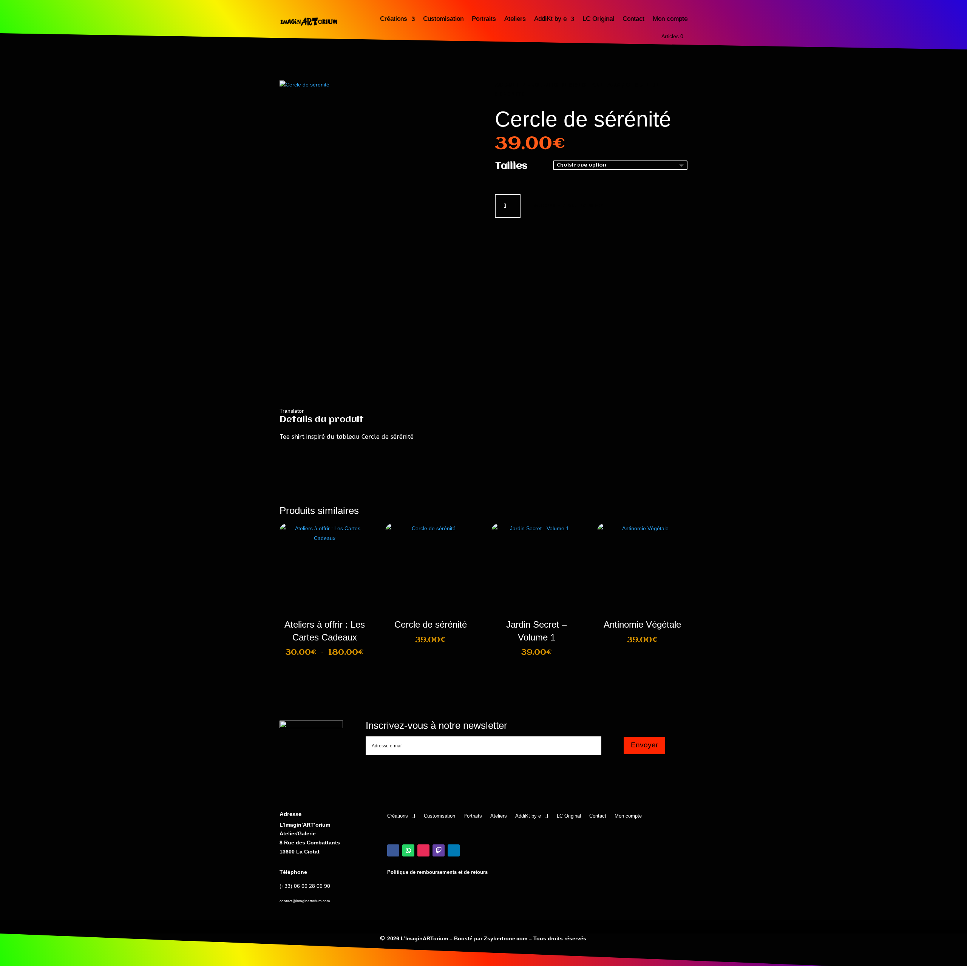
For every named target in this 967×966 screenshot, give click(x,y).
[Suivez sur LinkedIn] (454, 850)
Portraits (484, 18)
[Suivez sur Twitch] (439, 850)
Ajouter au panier (568, 205)
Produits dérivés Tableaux (574, 85)
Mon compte (670, 18)
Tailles (511, 166)
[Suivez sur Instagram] (423, 850)
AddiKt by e (550, 18)
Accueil (508, 85)
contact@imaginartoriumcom (305, 901)
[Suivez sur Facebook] (393, 850)
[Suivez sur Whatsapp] (408, 850)
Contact (633, 18)
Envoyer (644, 745)
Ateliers (515, 18)
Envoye (584, 766)
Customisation (443, 18)
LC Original (598, 18)
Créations (393, 18)
